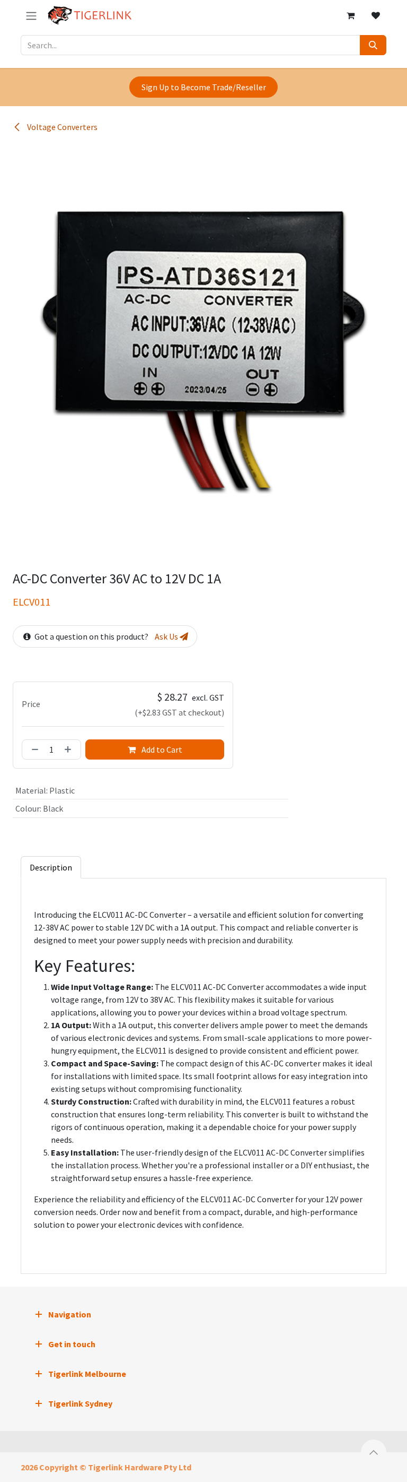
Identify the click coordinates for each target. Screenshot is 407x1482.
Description (51, 867)
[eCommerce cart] (350, 15)
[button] (373, 1452)
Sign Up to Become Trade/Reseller (203, 87)
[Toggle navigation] (31, 15)
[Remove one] (32, 749)
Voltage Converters (61, 127)
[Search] (373, 45)
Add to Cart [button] (161, 749)
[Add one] (70, 749)
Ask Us (167, 636)
